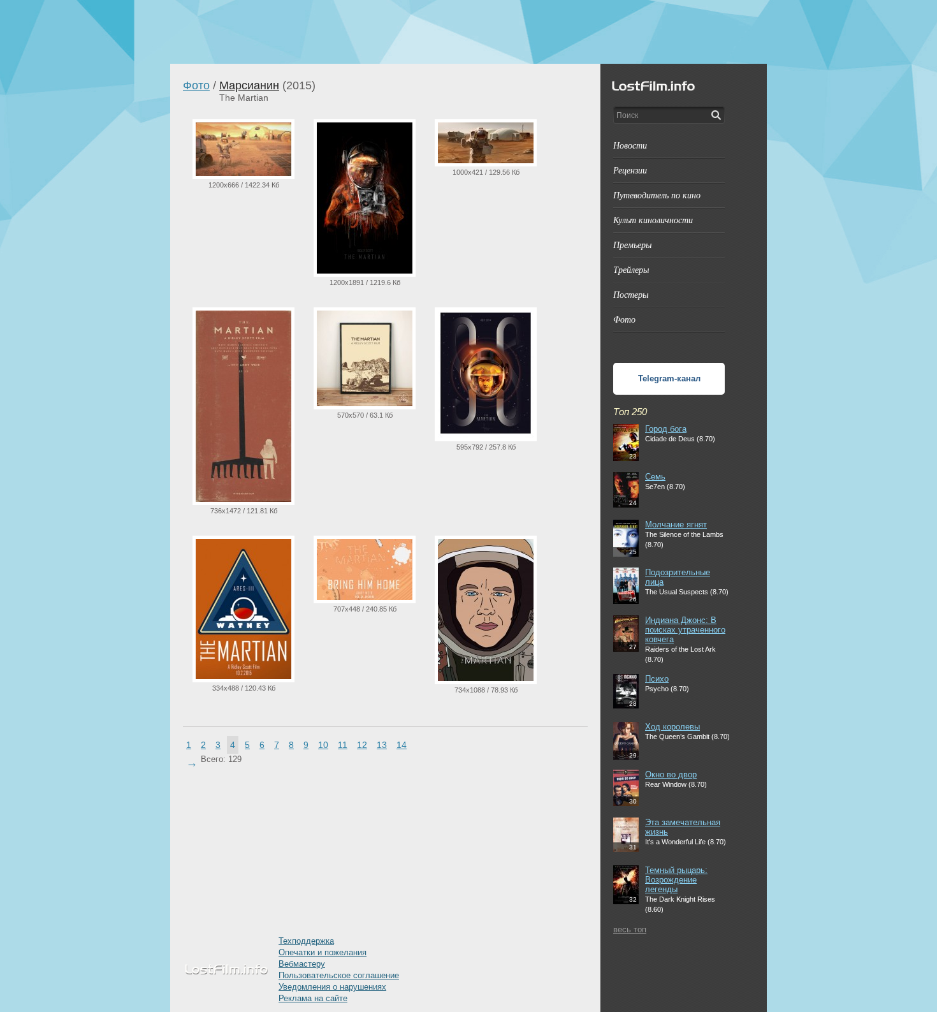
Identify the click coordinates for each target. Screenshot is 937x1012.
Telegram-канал (669, 378)
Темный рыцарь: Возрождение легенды (676, 879)
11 (342, 745)
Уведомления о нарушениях (332, 987)
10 (323, 745)
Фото (196, 85)
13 (382, 745)
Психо (657, 679)
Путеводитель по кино (657, 195)
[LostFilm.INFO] (468, 32)
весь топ (629, 929)
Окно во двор (671, 774)
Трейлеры (631, 269)
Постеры (630, 294)
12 (362, 745)
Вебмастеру (302, 964)
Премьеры (632, 244)
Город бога (665, 429)
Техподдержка (306, 941)
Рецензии (630, 170)
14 (401, 745)
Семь (655, 476)
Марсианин (249, 85)
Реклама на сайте (313, 998)
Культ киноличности (653, 220)
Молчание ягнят (676, 524)
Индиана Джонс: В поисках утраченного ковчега (685, 629)
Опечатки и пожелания (323, 952)
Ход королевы (672, 726)
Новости (630, 145)
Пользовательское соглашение (339, 975)
